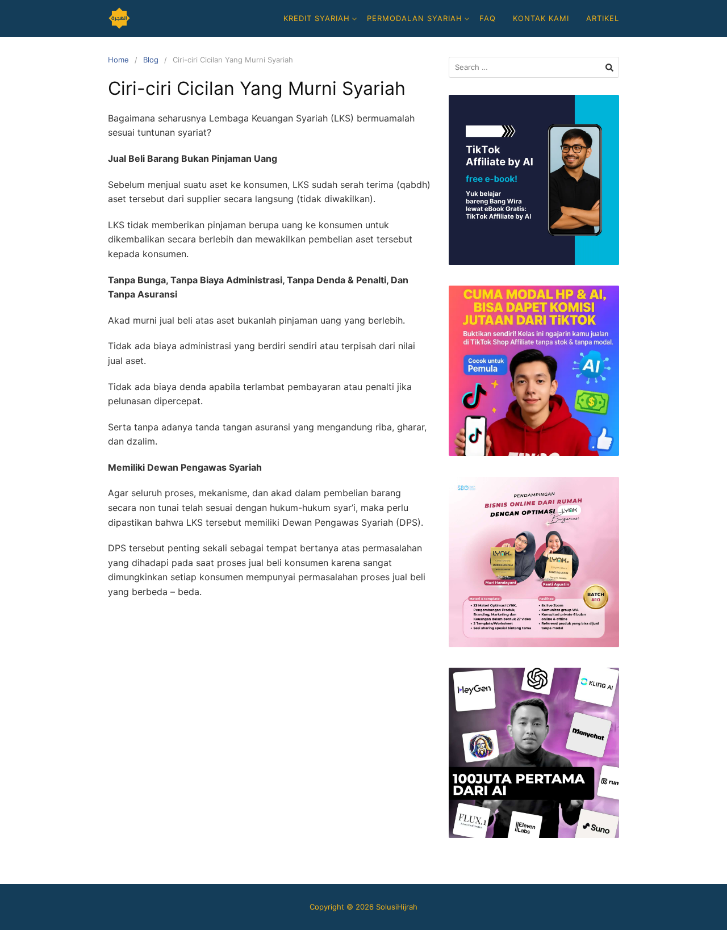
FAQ (487, 18)
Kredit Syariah (316, 18)
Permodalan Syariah (414, 18)
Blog (150, 59)
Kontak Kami (541, 18)
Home (118, 59)
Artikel (602, 18)
